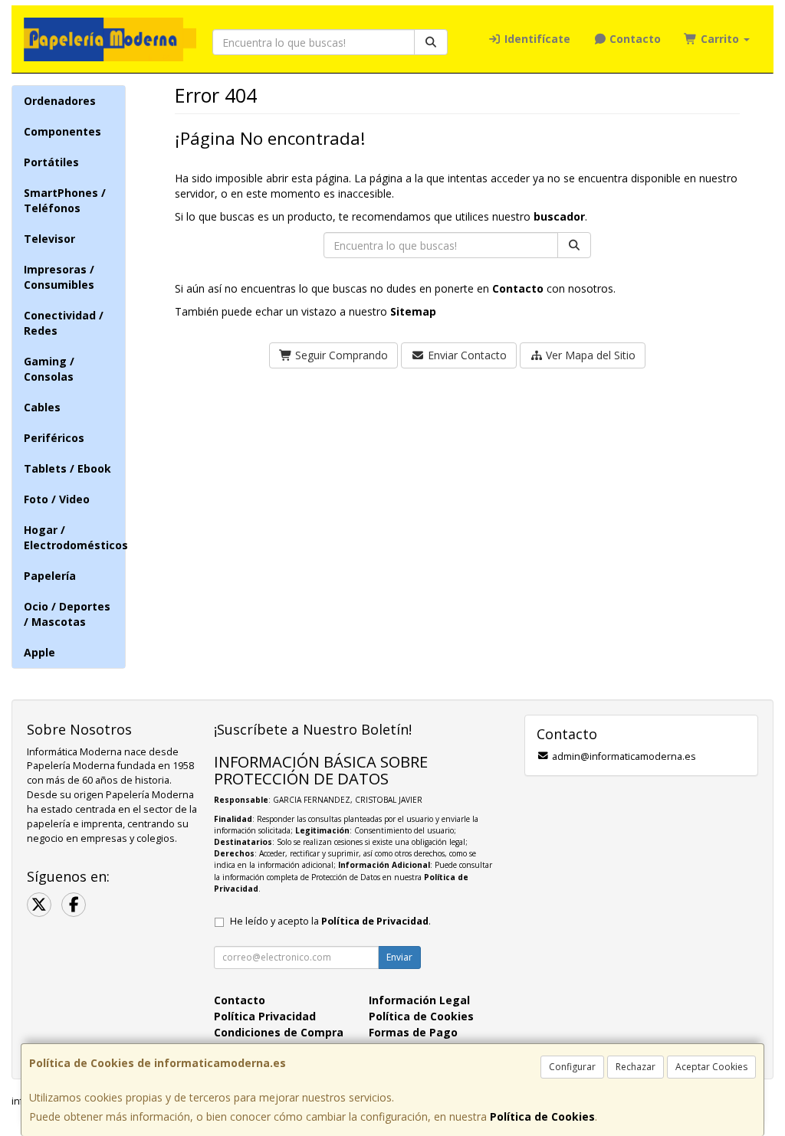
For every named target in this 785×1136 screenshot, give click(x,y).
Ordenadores (60, 100)
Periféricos (54, 438)
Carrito (720, 38)
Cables (42, 407)
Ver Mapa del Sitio (589, 355)
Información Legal (419, 1000)
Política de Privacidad (375, 921)
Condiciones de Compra (278, 1032)
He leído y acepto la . (330, 921)
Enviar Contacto (466, 355)
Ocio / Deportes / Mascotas (67, 614)
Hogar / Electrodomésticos (74, 537)
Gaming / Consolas (49, 369)
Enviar (399, 957)
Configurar (572, 1066)
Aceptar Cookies (711, 1066)
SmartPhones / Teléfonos (65, 200)
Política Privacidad (265, 1016)
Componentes (62, 131)
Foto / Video (57, 499)
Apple (39, 652)
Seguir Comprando (340, 355)
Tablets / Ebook (67, 468)
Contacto (633, 38)
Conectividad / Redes (63, 323)
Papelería (50, 575)
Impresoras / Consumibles (59, 277)
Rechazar (635, 1066)
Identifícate (535, 38)
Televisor (49, 238)
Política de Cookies (542, 1116)
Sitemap (413, 311)
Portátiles (51, 162)
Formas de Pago (413, 1032)
